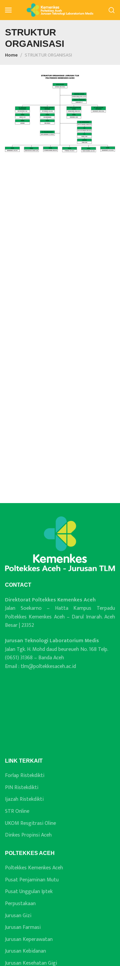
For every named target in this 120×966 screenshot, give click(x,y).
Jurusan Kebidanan (25, 951)
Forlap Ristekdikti (24, 775)
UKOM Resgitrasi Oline (30, 823)
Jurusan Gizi (18, 915)
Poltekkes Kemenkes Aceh (34, 868)
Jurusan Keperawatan (29, 939)
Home (11, 55)
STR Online (17, 811)
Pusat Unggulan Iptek (29, 891)
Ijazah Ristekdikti (24, 799)
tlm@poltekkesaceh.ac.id (48, 666)
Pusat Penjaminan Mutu (32, 880)
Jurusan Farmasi (23, 927)
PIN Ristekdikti (21, 787)
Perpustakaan (20, 903)
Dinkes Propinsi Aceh (28, 835)
